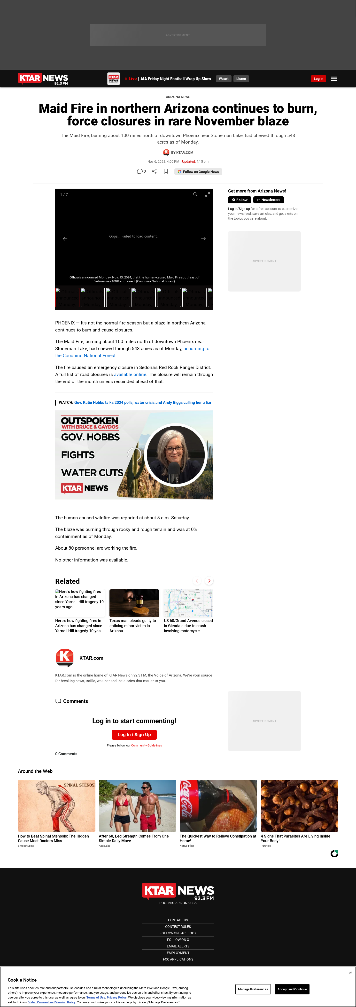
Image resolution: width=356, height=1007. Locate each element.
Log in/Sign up (239, 209)
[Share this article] (154, 171)
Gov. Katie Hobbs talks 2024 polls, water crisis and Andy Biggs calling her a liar (142, 402)
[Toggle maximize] (207, 194)
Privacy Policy (117, 997)
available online (130, 374)
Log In (318, 79)
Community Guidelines (146, 745)
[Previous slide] (65, 238)
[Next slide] (203, 238)
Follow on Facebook (178, 933)
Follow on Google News (201, 172)
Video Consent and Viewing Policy (52, 1002)
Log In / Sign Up (134, 734)
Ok (350, 972)
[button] (134, 454)
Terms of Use (95, 997)
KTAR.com (91, 658)
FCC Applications (178, 959)
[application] (134, 455)
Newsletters (271, 200)
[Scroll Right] (209, 581)
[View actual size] (195, 194)
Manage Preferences (253, 989)
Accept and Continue (292, 989)
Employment (178, 953)
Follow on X (178, 940)
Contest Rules (178, 927)
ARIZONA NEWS (178, 97)
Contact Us (178, 920)
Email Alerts (178, 946)
